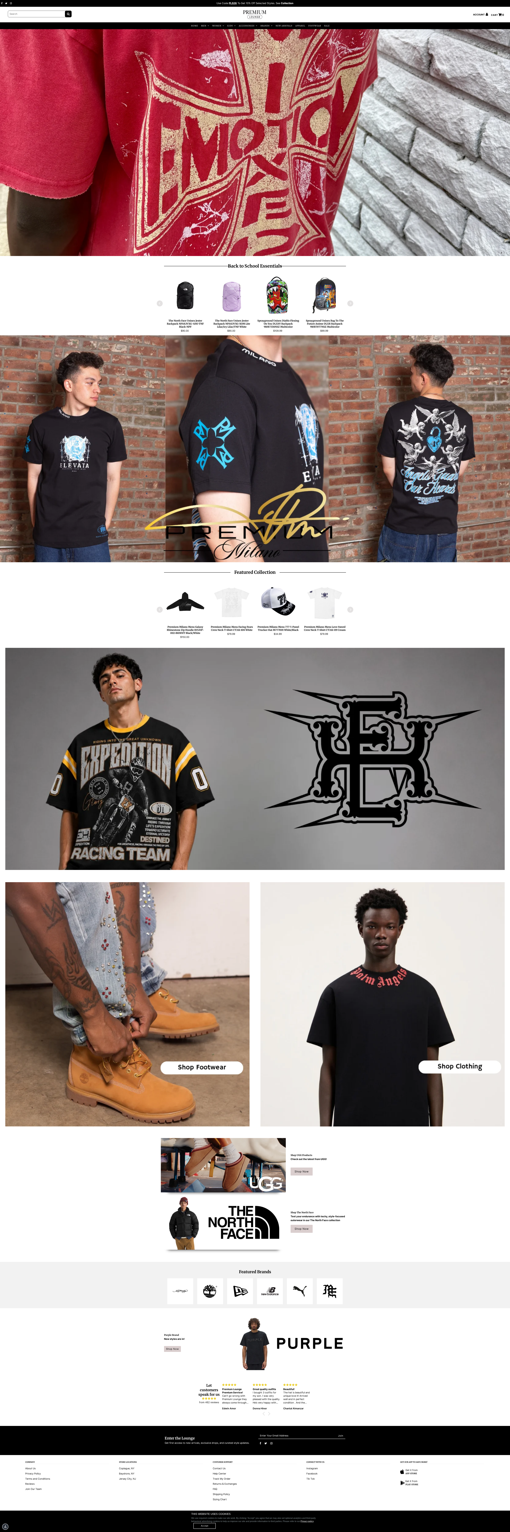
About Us (30, 1468)
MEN (203, 25)
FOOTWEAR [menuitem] (314, 25)
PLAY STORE (411, 1484)
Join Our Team (33, 1489)
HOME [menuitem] (194, 25)
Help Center (219, 1473)
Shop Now (302, 1171)
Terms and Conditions (37, 1478)
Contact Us (219, 1468)
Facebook (312, 1473)
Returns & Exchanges (225, 1483)
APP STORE (411, 1473)
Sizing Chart (220, 1499)
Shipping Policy (221, 1494)
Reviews (30, 1483)
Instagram (312, 1468)
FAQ (215, 1489)
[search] (40, 14)
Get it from (411, 1470)
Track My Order (221, 1478)
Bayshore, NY (126, 1473)
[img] (209, 1399)
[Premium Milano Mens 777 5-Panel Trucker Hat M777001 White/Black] (278, 601)
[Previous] (160, 303)
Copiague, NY (126, 1468)
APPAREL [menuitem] (300, 25)
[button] (5, 1526)
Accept (204, 1526)
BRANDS (265, 25)
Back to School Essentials (255, 266)
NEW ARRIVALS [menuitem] (284, 25)
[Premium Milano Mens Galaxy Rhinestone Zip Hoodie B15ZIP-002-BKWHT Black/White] (185, 601)
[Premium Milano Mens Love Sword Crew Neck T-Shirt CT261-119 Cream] (324, 601)
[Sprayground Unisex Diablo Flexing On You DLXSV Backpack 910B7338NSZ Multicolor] (278, 295)
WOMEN (216, 25)
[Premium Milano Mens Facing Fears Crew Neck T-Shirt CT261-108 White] (232, 601)
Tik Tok (310, 1478)
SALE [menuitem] (327, 25)
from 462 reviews (209, 1402)
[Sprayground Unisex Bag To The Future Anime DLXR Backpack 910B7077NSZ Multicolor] (324, 295)
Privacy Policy (33, 1473)
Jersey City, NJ (127, 1478)
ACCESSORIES (246, 25)
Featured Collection (255, 572)
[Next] (350, 303)
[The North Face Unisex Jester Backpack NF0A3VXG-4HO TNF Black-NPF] (185, 295)
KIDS (230, 25)
